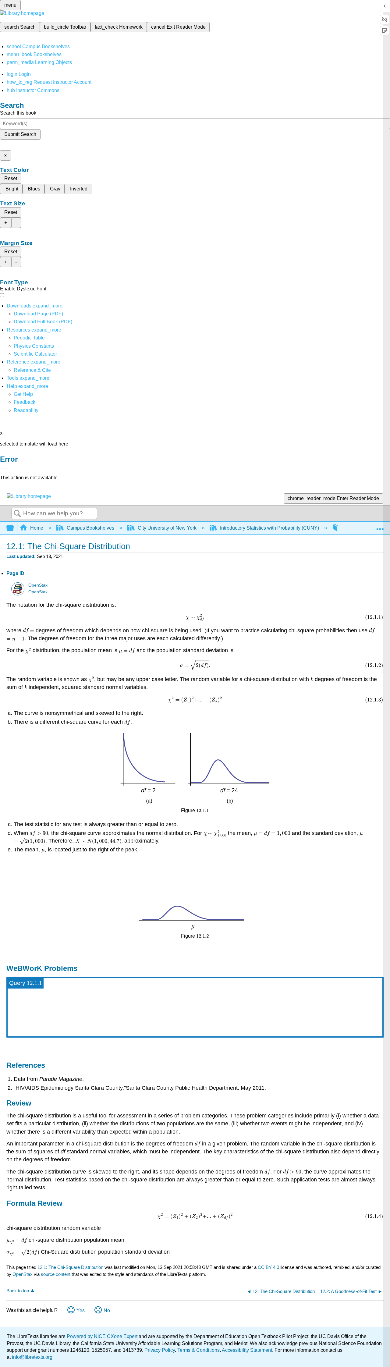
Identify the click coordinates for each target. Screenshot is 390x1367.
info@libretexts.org (31, 1357)
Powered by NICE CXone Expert (103, 1336)
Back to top (17, 1290)
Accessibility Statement (247, 1350)
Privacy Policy (159, 1350)
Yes (80, 1310)
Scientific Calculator (35, 354)
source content (55, 1274)
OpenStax (38, 585)
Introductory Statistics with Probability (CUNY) (269, 528)
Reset (10, 178)
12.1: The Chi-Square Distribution (70, 1267)
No (107, 1310)
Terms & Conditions (198, 1350)
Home (36, 528)
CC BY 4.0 (268, 1267)
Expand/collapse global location (380, 526)
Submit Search (20, 134)
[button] (24, 402)
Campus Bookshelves (90, 528)
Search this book (18, 112)
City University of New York (167, 528)
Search (17, 514)
